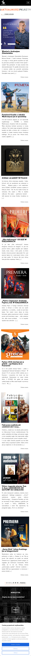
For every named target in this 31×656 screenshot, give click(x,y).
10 (13, 583)
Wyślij (15, 610)
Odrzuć (15, 652)
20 (15, 583)
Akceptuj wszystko (15, 644)
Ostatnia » (23, 583)
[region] (15, 639)
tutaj (10, 637)
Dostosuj (15, 648)
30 (17, 583)
